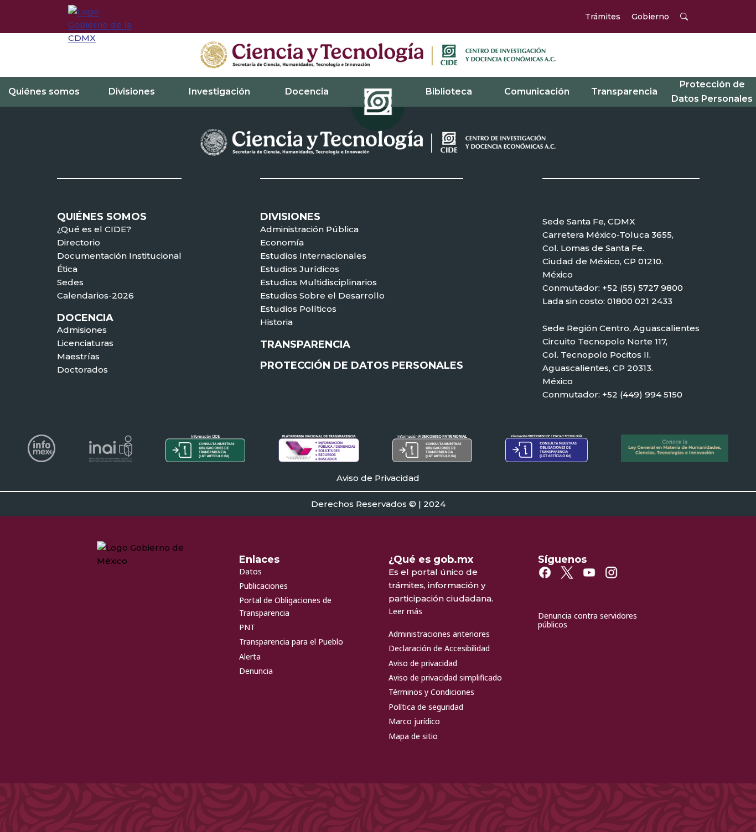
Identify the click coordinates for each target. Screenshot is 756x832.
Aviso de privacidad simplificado (445, 677)
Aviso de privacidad (423, 663)
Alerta (250, 656)
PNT (247, 627)
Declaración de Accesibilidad (439, 648)
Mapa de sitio (413, 736)
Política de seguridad (426, 707)
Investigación (219, 91)
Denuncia (256, 671)
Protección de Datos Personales (712, 91)
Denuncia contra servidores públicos (587, 620)
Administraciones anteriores (439, 634)
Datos (250, 571)
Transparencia (624, 91)
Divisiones (131, 91)
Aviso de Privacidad (378, 478)
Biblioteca (449, 91)
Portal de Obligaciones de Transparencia (285, 606)
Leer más (405, 611)
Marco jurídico (414, 721)
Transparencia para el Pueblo (291, 641)
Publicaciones (263, 585)
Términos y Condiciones (431, 692)
